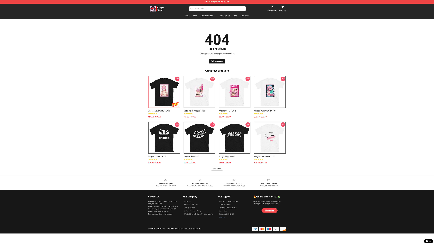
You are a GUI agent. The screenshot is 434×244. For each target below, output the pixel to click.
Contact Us (223, 211)
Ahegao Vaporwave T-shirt (264, 111)
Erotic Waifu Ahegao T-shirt (194, 111)
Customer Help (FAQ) (226, 214)
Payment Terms (224, 204)
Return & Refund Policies (227, 208)
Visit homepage (217, 61)
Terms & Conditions (191, 204)
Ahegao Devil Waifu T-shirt (159, 111)
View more (217, 168)
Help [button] (430, 241)
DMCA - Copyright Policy (192, 211)
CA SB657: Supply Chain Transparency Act (198, 214)
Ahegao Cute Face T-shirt (264, 157)
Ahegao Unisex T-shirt (157, 157)
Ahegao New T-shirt (191, 157)
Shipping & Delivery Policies (228, 201)
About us (187, 201)
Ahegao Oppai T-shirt (227, 111)
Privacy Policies (189, 208)
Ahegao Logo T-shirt (227, 157)
